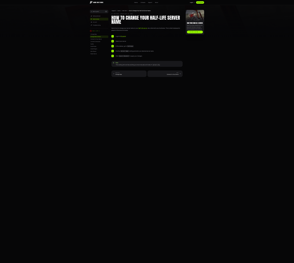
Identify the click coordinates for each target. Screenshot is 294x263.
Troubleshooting (97, 25)
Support (150, 2)
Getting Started (96, 16)
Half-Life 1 (124, 10)
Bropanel (123, 36)
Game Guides (96, 19)
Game (119, 10)
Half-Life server (142, 28)
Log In (191, 2)
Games (136, 2)
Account (95, 22)
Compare (143, 2)
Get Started (200, 2)
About (156, 2)
